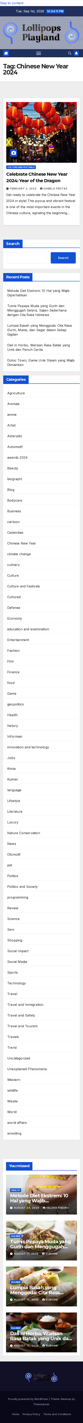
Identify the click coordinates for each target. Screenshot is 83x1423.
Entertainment (18, 640)
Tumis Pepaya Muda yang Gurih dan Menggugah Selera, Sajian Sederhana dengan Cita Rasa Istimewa (36, 310)
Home (15, 1414)
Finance (13, 672)
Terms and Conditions (57, 1414)
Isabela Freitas (55, 188)
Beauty (12, 468)
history (12, 726)
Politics (12, 876)
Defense (13, 608)
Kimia (11, 769)
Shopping (14, 940)
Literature (14, 811)
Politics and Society (22, 887)
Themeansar (41, 1404)
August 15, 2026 (26, 1299)
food (11, 683)
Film (10, 661)
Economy (14, 618)
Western (13, 1080)
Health (12, 715)
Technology (16, 983)
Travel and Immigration (25, 1005)
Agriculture (16, 393)
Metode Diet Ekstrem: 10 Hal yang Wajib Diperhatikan (39, 1201)
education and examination (28, 629)
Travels (13, 1037)
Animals (13, 404)
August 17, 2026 (26, 1253)
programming (17, 897)
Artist (11, 425)
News (11, 844)
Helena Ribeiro (57, 1207)
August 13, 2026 (26, 1345)
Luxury (12, 822)
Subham (52, 1253)
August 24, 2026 (27, 1207)
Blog (10, 490)
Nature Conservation (23, 833)
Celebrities (15, 533)
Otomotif (14, 854)
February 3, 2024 (23, 188)
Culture (13, 575)
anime (12, 415)
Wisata (12, 1101)
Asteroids (14, 436)
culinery (13, 565)
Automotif (15, 447)
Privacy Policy (31, 1414)
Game (11, 693)
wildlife (12, 1090)
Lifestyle (13, 801)
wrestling (14, 1133)
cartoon (13, 522)
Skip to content (11, 3)
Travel (12, 994)
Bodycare (14, 500)
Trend (12, 1047)
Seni (10, 929)
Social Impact (18, 951)
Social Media (17, 962)
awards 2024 (17, 457)
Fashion (13, 651)
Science (13, 919)
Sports (12, 972)
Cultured (14, 597)
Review (12, 908)
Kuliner (12, 779)
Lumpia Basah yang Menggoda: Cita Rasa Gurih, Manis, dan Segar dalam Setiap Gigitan (39, 329)
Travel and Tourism (22, 1026)
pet (9, 865)
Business (14, 511)
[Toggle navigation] (38, 53)
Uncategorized (18, 1058)
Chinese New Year (21, 543)
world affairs (17, 1123)
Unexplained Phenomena (27, 1069)
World (12, 1112)
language (14, 790)
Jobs (11, 758)
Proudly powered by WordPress (28, 1399)
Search (13, 243)
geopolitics (15, 704)
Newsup (66, 1399)
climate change (19, 554)
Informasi (14, 736)
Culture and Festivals (21, 167)
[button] (69, 53)
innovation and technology (28, 747)
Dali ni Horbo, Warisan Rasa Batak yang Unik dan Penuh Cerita (41, 1338)
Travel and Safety (21, 1015)
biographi (14, 479)
